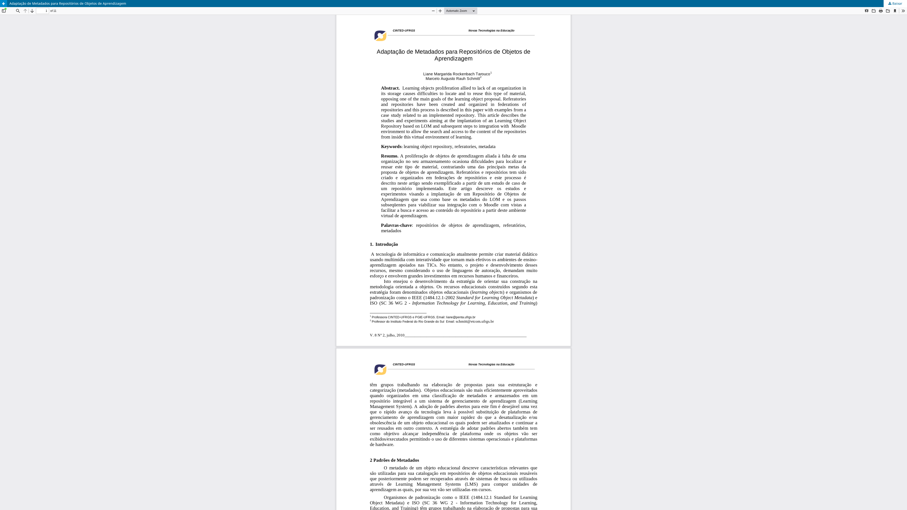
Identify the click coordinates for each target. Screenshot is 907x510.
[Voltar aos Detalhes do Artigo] (3, 3)
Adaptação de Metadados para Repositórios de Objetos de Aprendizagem (67, 3)
